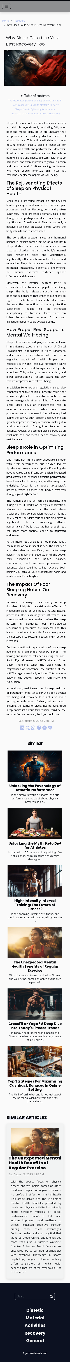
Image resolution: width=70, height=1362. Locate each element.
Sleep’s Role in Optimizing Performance (35, 109)
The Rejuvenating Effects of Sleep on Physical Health (35, 100)
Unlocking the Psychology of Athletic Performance (35, 787)
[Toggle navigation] (6, 6)
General (35, 1341)
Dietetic (35, 1310)
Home (6, 20)
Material (35, 1318)
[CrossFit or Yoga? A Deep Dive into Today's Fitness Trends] (35, 1004)
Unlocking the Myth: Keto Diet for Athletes (35, 845)
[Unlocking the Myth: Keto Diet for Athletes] (35, 823)
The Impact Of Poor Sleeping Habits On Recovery (35, 113)
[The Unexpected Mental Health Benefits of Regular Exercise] (35, 942)
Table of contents (37, 95)
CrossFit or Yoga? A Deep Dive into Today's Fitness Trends (35, 1025)
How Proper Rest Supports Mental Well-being (35, 105)
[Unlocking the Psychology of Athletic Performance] (35, 766)
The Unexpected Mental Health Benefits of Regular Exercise (35, 966)
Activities (35, 1325)
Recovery (19, 20)
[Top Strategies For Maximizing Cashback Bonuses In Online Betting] (35, 1061)
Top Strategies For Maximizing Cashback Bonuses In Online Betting (35, 1085)
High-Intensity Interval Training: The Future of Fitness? (35, 904)
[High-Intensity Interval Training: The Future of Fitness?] (35, 881)
